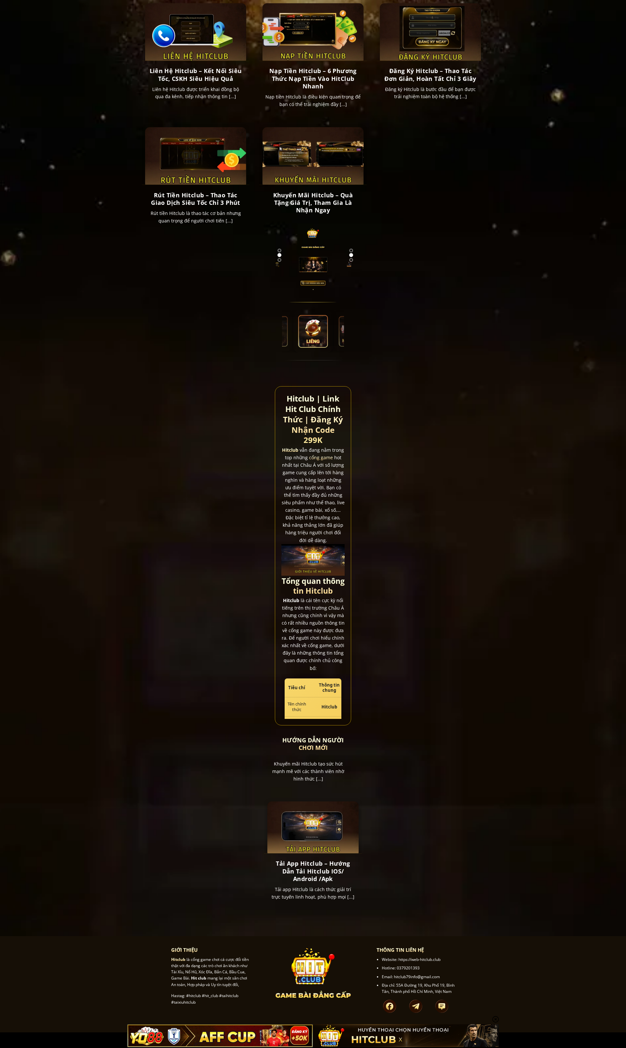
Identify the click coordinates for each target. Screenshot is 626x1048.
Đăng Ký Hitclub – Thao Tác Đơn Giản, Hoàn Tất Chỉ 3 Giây (430, 74)
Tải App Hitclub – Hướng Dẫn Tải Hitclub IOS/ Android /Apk (313, 871)
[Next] (273, 268)
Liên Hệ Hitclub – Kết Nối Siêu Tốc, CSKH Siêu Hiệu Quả (196, 74)
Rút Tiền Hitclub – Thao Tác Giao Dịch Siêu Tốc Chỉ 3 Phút (195, 198)
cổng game (321, 458)
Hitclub (290, 450)
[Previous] (280, 268)
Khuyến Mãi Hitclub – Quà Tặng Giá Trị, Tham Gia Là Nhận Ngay (313, 202)
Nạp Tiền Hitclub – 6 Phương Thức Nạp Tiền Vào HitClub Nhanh (313, 78)
